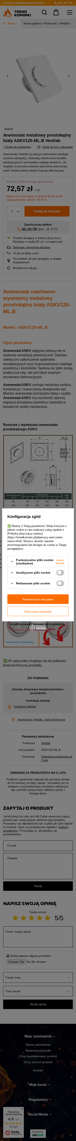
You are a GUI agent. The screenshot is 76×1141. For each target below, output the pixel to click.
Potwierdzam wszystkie (38, 599)
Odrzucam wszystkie (38, 611)
